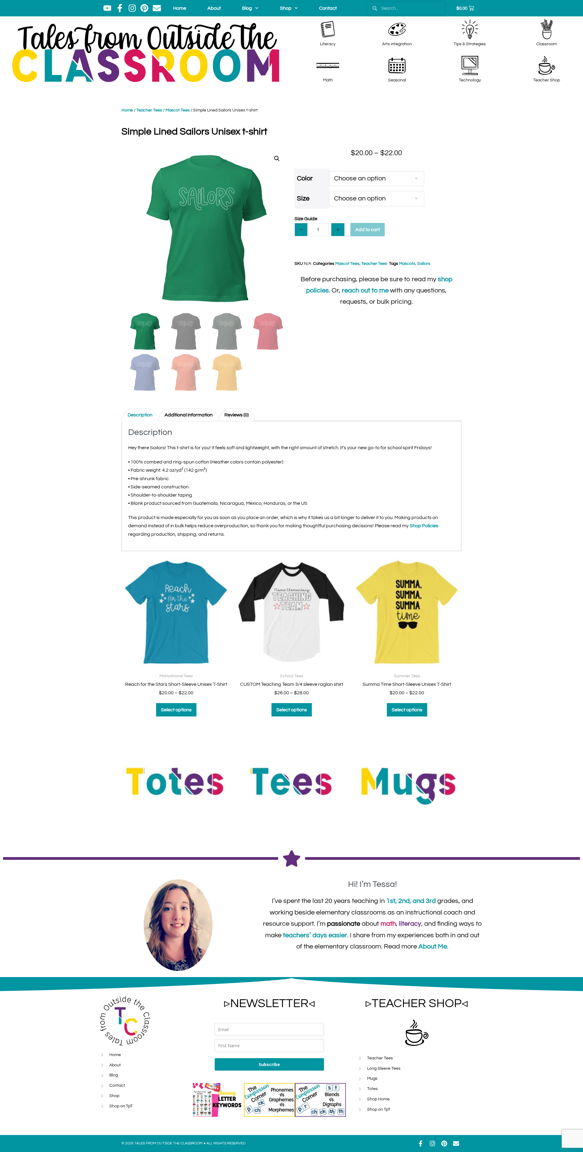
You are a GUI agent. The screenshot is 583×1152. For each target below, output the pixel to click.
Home (179, 8)
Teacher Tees (149, 110)
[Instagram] (132, 8)
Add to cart (367, 229)
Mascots (407, 264)
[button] (276, 158)
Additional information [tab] (189, 414)
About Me (432, 946)
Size (303, 198)
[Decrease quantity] (301, 229)
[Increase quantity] (338, 229)
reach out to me (365, 290)
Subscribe (269, 1064)
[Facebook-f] (120, 8)
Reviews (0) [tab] (236, 414)
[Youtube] (107, 8)
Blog (247, 8)
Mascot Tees (177, 110)
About (214, 8)
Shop (286, 8)
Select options (176, 709)
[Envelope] (157, 8)
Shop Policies (424, 525)
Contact (328, 8)
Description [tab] (140, 414)
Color (305, 178)
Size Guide (306, 218)
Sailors (423, 264)
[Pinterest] (144, 8)
